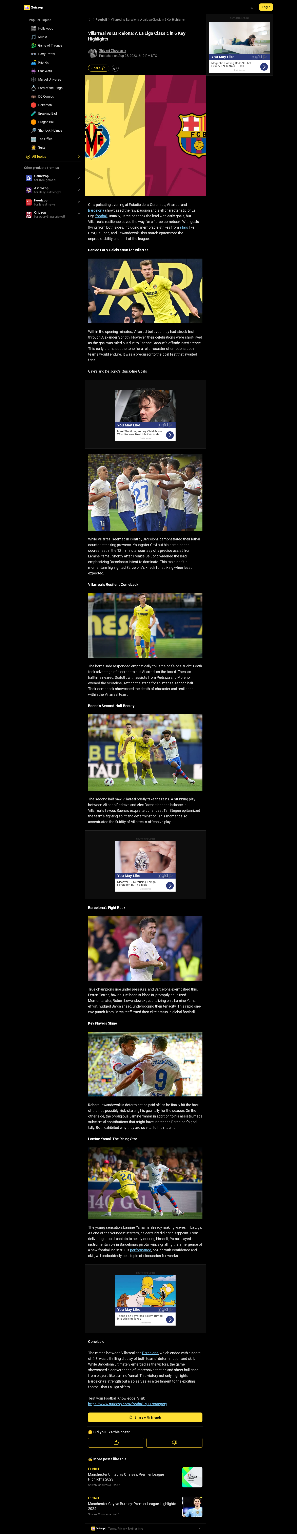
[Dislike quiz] (174, 1443)
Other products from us (41, 168)
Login (266, 7)
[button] (54, 28)
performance (140, 1250)
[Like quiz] (116, 1443)
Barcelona (96, 210)
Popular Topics (40, 20)
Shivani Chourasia (112, 50)
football (101, 216)
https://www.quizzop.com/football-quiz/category (127, 1404)
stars (184, 227)
